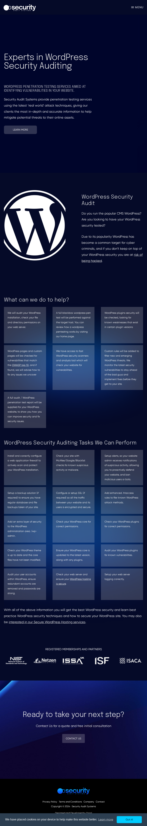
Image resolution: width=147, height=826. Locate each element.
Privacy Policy (49, 802)
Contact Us (73, 738)
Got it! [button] (129, 819)
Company (89, 802)
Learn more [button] (105, 819)
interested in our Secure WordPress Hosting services (47, 622)
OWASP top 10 (20, 365)
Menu (139, 7)
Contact (100, 802)
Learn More (20, 129)
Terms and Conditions (70, 802)
